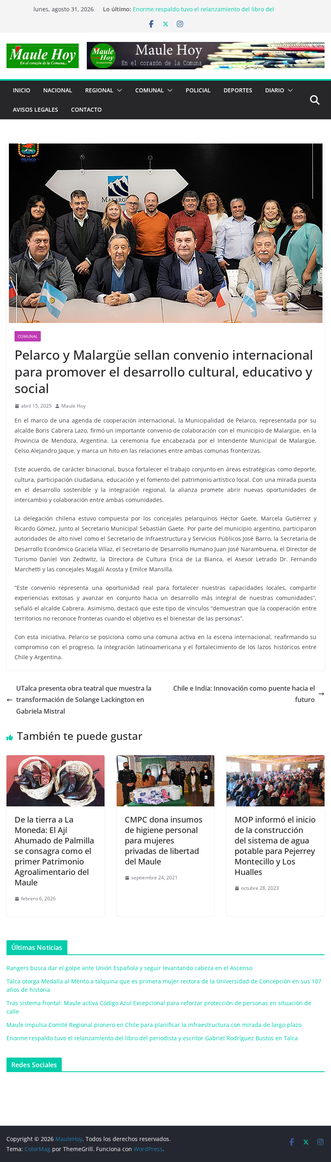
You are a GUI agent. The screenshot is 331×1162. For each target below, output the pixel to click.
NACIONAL (57, 90)
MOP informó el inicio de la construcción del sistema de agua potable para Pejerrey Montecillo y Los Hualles (275, 845)
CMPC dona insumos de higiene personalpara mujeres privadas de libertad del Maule (164, 840)
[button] (117, 90)
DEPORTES (238, 90)
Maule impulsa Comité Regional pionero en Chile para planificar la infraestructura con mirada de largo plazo (206, 11)
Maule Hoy (73, 405)
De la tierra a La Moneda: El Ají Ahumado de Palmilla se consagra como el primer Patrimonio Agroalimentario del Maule (54, 851)
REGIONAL (99, 90)
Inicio (21, 90)
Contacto (86, 109)
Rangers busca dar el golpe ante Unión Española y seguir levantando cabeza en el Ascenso (129, 968)
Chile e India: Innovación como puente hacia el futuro (244, 694)
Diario (274, 90)
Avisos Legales (35, 109)
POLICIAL (198, 90)
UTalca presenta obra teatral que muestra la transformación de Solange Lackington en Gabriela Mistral (83, 700)
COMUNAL (149, 90)
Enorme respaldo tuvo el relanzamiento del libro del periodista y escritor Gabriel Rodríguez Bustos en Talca (152, 1038)
